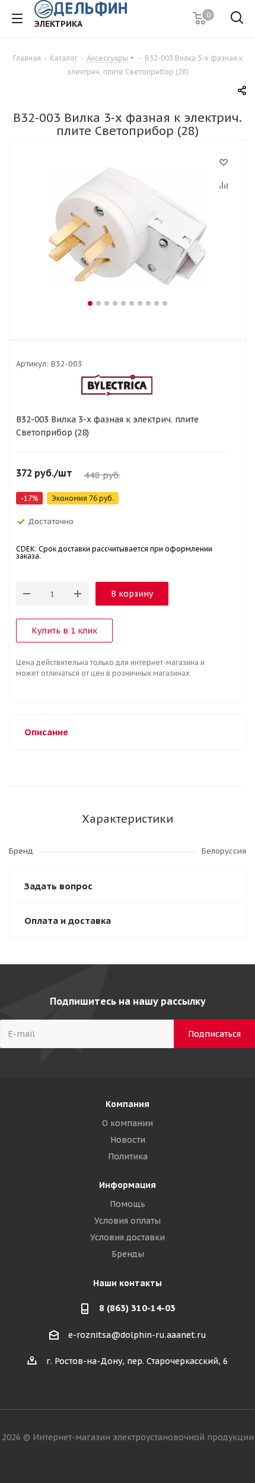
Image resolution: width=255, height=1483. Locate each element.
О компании (127, 1123)
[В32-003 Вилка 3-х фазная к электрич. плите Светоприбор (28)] (127, 226)
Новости (127, 1139)
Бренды (127, 1254)
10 (164, 303)
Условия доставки (127, 1237)
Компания (127, 1104)
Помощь (127, 1204)
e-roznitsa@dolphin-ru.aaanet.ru (137, 1335)
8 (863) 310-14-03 (137, 1307)
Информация (127, 1185)
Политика (128, 1156)
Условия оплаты (127, 1220)
